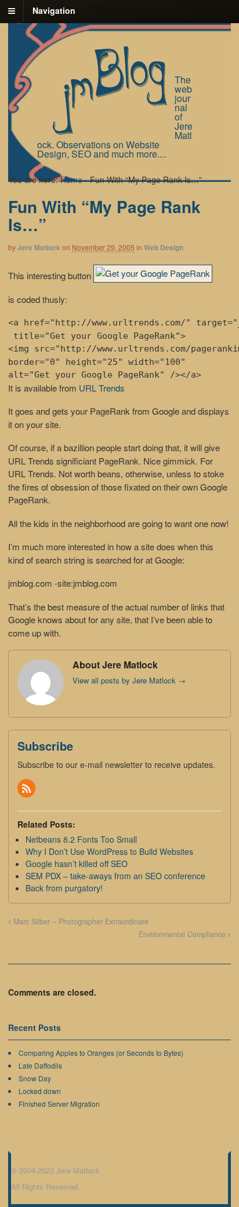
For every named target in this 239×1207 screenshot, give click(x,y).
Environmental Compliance (183, 934)
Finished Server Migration (59, 1104)
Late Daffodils (40, 1065)
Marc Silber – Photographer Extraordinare (80, 921)
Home (71, 179)
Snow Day (35, 1078)
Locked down (40, 1091)
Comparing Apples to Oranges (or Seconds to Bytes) (101, 1053)
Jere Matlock (38, 247)
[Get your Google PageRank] (152, 275)
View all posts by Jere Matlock (129, 680)
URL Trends (102, 388)
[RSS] (27, 789)
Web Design (163, 247)
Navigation (53, 10)
